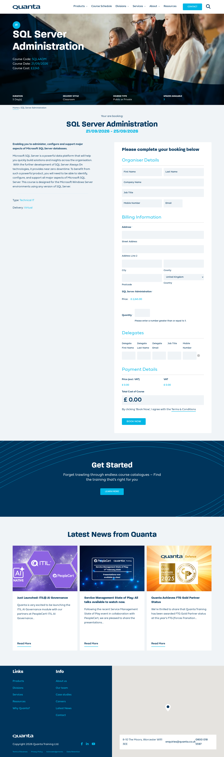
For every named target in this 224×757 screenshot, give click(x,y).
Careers (61, 701)
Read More (24, 643)
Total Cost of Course (133, 392)
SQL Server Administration (137, 291)
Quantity (127, 315)
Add (198, 355)
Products (18, 681)
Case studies (63, 694)
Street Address (129, 242)
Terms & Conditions (183, 409)
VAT (166, 379)
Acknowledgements (54, 752)
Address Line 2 (129, 256)
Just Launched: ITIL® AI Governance (42, 597)
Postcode (127, 285)
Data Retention (73, 752)
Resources (19, 701)
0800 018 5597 (202, 742)
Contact (192, 7)
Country (168, 283)
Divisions (18, 688)
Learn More (112, 491)
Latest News (63, 708)
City (124, 270)
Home (16, 108)
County (167, 270)
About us (61, 681)
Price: (125, 299)
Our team (62, 688)
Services (18, 694)
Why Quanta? (21, 708)
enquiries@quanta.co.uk (180, 741)
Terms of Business (20, 752)
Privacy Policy (37, 752)
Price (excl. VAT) (131, 379)
